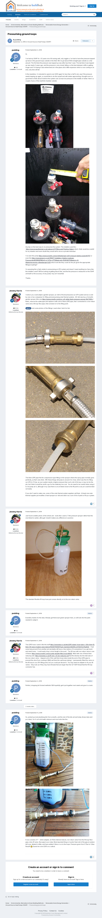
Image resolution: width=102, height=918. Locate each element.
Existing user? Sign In (77, 6)
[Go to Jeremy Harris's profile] (15, 297)
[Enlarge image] (60, 337)
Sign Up (92, 6)
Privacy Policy (42, 911)
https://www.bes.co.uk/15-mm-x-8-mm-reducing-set (52, 656)
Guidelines (32, 19)
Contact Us (52, 911)
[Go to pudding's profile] (10, 41)
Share (76, 41)
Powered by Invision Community (51, 915)
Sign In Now (71, 884)
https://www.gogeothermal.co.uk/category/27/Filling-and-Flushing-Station (50, 249)
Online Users (50, 19)
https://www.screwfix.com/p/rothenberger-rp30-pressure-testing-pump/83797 (64, 256)
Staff (40, 19)
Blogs (24, 19)
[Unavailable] (54, 558)
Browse (17, 14)
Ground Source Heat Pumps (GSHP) (39, 42)
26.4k (16, 308)
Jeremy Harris (15, 291)
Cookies (61, 911)
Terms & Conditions (30, 14)
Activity (9, 14)
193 (16, 67)
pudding (18, 40)
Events (17, 19)
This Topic (86, 14)
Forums (8, 19)
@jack (28, 308)
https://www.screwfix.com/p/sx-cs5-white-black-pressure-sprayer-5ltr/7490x (67, 299)
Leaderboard (44, 14)
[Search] (94, 14)
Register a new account (31, 884)
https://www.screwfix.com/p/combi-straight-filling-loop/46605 (52, 653)
